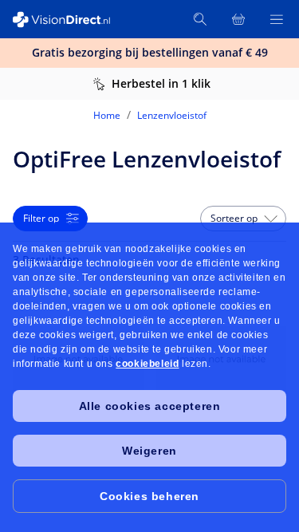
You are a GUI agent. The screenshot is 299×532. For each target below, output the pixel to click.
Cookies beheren (149, 496)
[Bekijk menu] (276, 19)
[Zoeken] (200, 19)
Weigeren (149, 450)
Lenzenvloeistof (172, 115)
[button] (243, 218)
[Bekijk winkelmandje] (238, 19)
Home (106, 115)
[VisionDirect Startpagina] (70, 19)
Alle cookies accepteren (150, 406)
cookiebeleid (147, 363)
